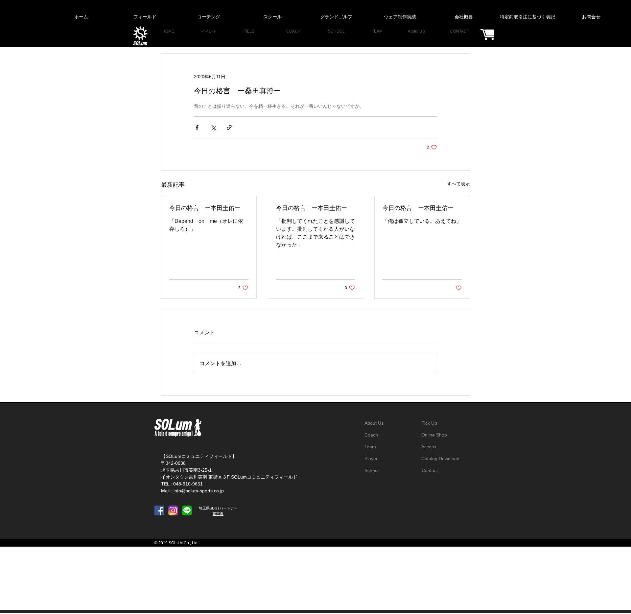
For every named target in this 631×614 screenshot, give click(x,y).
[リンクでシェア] (229, 127)
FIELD (249, 31)
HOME (168, 31)
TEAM (377, 31)
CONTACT (459, 31)
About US (416, 31)
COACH (293, 31)
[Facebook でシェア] (197, 127)
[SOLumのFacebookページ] (159, 510)
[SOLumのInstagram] (173, 510)
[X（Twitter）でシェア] (213, 127)
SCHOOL (336, 31)
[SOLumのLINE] (187, 510)
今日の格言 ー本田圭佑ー (204, 208)
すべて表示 (458, 183)
